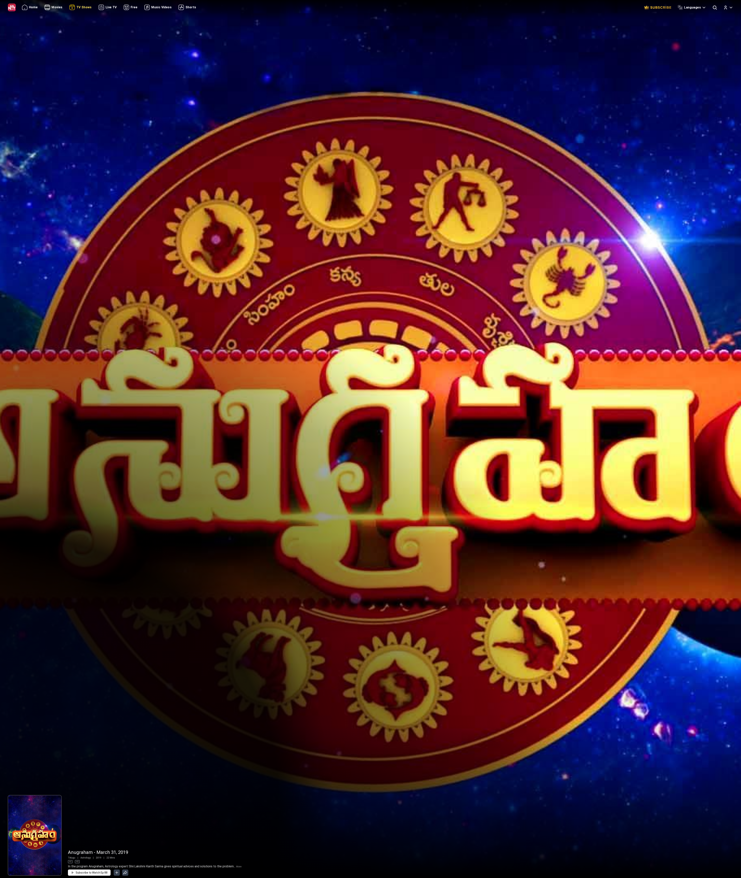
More (238, 866)
